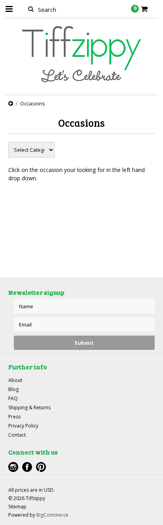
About (15, 380)
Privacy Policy (23, 425)
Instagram (13, 467)
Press (14, 416)
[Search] (31, 8)
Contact (17, 434)
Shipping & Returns (29, 407)
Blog (13, 389)
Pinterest (41, 467)
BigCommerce (52, 515)
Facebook (27, 467)
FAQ (13, 398)
